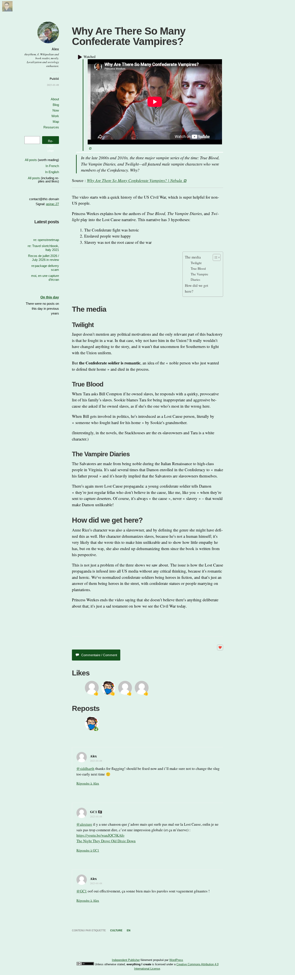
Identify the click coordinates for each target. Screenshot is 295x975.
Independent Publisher (126, 960)
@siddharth (85, 768)
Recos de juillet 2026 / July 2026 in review (43, 258)
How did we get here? (196, 288)
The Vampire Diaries (199, 277)
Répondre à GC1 (87, 850)
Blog (56, 105)
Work (55, 116)
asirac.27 (52, 204)
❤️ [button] (220, 647)
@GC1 (81, 891)
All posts (31, 160)
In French (52, 166)
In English (52, 172)
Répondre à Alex (87, 783)
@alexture (84, 824)
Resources (51, 127)
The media (193, 257)
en (128, 930)
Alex (55, 49)
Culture (116, 930)
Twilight (196, 263)
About (55, 99)
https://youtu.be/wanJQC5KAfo (100, 835)
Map (56, 121)
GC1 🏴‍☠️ (96, 811)
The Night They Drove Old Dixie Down (106, 840)
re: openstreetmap (46, 240)
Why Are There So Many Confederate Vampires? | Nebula (134, 180)
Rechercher (50, 141)
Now (55, 110)
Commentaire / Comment (99, 655)
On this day (49, 297)
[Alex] (7, 10)
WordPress (176, 960)
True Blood (198, 268)
